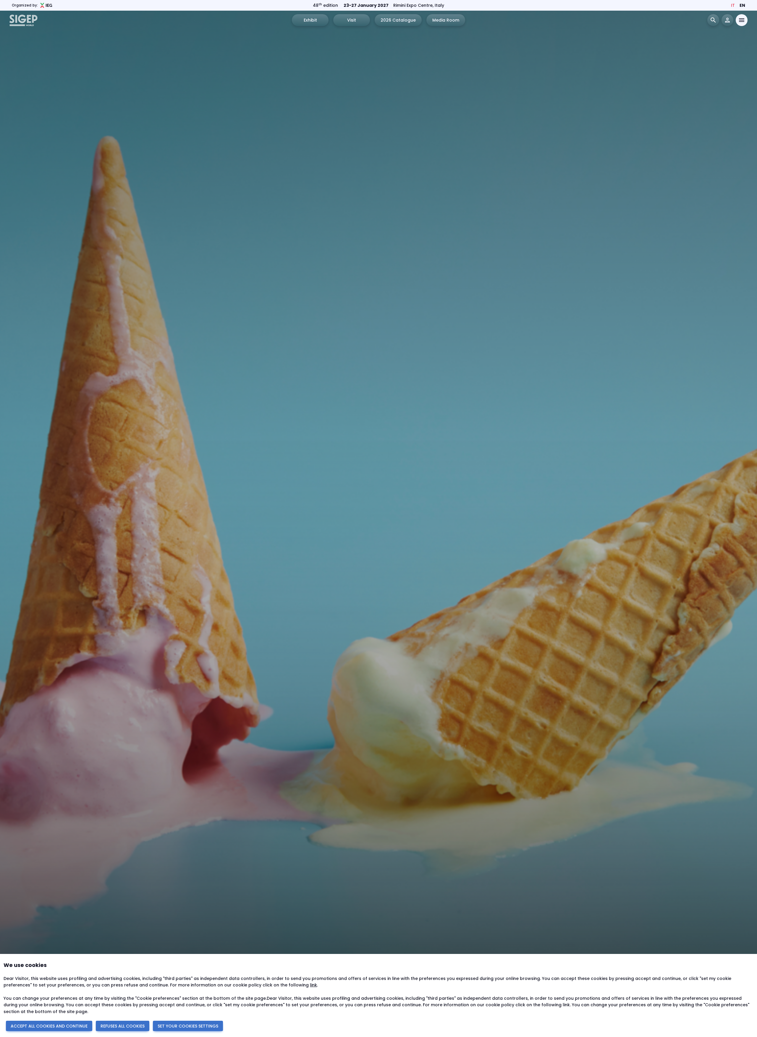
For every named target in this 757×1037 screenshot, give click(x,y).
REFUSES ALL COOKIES (123, 1026)
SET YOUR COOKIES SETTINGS (188, 1026)
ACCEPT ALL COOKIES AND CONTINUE (49, 1026)
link (313, 985)
